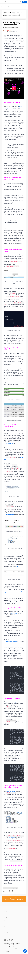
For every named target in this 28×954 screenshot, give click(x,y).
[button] (7, 27)
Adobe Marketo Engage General (7, 6)
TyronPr (7, 30)
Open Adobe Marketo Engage (12, 15)
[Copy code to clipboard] (23, 667)
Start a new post (12, 899)
